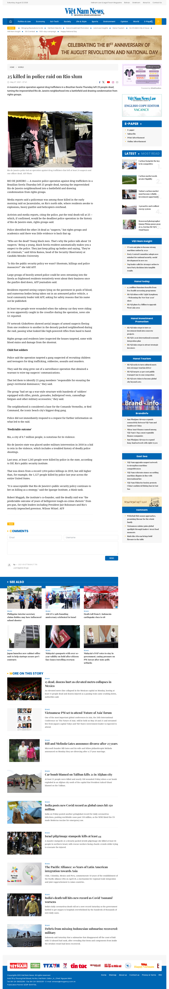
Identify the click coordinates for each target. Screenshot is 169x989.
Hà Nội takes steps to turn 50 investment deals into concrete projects (140, 330)
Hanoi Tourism (119, 28)
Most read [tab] (150, 153)
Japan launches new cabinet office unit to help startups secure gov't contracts (23, 656)
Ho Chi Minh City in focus (139, 28)
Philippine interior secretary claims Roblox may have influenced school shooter (24, 617)
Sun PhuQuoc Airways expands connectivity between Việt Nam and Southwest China (142, 422)
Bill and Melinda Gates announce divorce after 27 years (81, 743)
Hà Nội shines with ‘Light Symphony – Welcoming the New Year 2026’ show (142, 297)
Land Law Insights (100, 28)
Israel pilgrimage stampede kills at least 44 (73, 836)
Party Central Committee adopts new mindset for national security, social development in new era (142, 257)
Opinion (124, 21)
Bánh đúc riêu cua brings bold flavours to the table (139, 538)
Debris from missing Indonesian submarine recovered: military (81, 931)
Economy (40, 21)
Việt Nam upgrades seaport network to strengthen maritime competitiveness (142, 465)
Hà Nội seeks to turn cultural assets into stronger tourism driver (141, 366)
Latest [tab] (130, 153)
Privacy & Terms (149, 975)
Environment (109, 21)
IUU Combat (30, 31)
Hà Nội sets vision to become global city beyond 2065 (141, 380)
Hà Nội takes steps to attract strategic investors (142, 346)
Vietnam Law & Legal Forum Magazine (106, 2)
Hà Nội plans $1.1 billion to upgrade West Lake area (141, 306)
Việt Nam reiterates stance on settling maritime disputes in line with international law (143, 475)
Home (12, 67)
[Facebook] (99, 82)
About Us (146, 2)
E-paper (131, 124)
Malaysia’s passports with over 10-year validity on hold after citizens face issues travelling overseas (62, 656)
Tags (11, 524)
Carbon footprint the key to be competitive (149, 162)
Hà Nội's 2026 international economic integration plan (143, 339)
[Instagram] (113, 82)
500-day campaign (47, 31)
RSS (160, 975)
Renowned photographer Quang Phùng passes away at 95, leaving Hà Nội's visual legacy (150, 225)
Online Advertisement (136, 141)
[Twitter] (103, 82)
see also (17, 582)
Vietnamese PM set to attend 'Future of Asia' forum (78, 713)
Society (67, 21)
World (136, 21)
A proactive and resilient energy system (149, 207)
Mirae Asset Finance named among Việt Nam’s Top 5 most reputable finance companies (141, 432)
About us (123, 975)
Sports (95, 21)
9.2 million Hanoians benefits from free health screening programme (141, 289)
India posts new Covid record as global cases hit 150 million (79, 807)
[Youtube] (108, 82)
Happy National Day (69, 31)
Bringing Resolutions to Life (32, 28)
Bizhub (127, 2)
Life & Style (81, 21)
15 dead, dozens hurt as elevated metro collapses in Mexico (78, 684)
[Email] (117, 82)
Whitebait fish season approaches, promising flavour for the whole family (141, 519)
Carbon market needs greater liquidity (148, 177)
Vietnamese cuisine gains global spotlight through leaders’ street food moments (143, 529)
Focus (11, 28)
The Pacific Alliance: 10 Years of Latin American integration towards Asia (76, 869)
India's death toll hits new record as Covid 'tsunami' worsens (79, 900)
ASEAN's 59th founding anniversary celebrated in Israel (61, 616)
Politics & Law (24, 21)
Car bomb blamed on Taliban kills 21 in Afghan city (78, 774)
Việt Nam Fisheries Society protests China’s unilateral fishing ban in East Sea (142, 485)
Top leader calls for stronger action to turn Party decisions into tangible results (143, 267)
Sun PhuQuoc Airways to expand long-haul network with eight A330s (142, 441)
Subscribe (131, 134)
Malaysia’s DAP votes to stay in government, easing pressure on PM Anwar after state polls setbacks (99, 658)
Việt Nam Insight (13, 31)
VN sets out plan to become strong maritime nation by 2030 (141, 249)
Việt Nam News (84, 12)
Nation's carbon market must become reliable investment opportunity (149, 194)
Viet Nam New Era (55, 28)
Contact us (134, 975)
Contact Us (157, 2)
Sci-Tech (54, 21)
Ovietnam (136, 2)
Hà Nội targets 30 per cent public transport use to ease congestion (141, 373)
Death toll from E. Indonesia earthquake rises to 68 (97, 616)
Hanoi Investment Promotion (77, 28)
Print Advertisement (136, 137)
